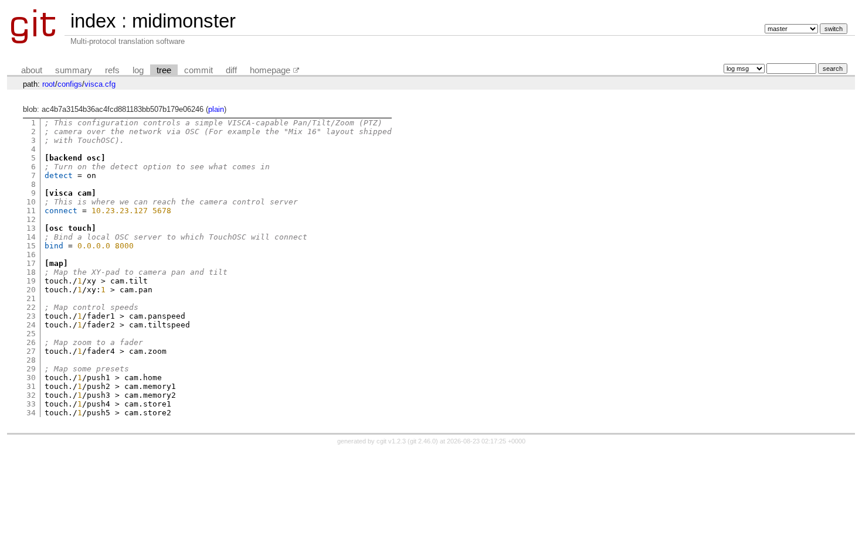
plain (216, 109)
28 (31, 360)
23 (31, 316)
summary (73, 70)
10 (31, 201)
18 (31, 272)
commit (198, 70)
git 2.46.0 (423, 441)
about (31, 70)
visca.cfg (100, 84)
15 (31, 245)
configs (69, 84)
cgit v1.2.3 (391, 441)
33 (31, 403)
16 (31, 254)
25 (31, 333)
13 (31, 228)
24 (31, 324)
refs (112, 70)
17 (31, 263)
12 (31, 219)
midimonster (184, 21)
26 (31, 342)
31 (31, 386)
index (93, 21)
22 (31, 307)
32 (31, 395)
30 (31, 377)
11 (31, 210)
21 (31, 298)
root (48, 84)
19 (31, 280)
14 (31, 237)
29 (31, 368)
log (138, 70)
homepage (270, 70)
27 (31, 351)
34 (31, 412)
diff (231, 70)
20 (31, 289)
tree (164, 70)
